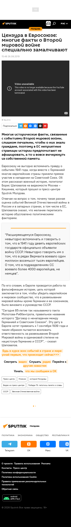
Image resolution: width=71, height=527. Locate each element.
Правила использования (27, 463)
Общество (42, 435)
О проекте (7, 463)
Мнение (22, 379)
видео (23, 362)
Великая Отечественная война (25, 391)
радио (46, 362)
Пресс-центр (9, 379)
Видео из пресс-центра (13, 385)
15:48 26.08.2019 (10, 56)
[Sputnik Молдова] (10, 24)
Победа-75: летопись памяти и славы (45, 385)
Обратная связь (10, 488)
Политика (8, 435)
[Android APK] (11, 498)
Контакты (7, 467)
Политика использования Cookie (19, 476)
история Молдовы (38, 379)
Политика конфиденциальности (19, 472)
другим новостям (45, 363)
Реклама (45, 463)
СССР (5, 391)
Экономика (25, 435)
